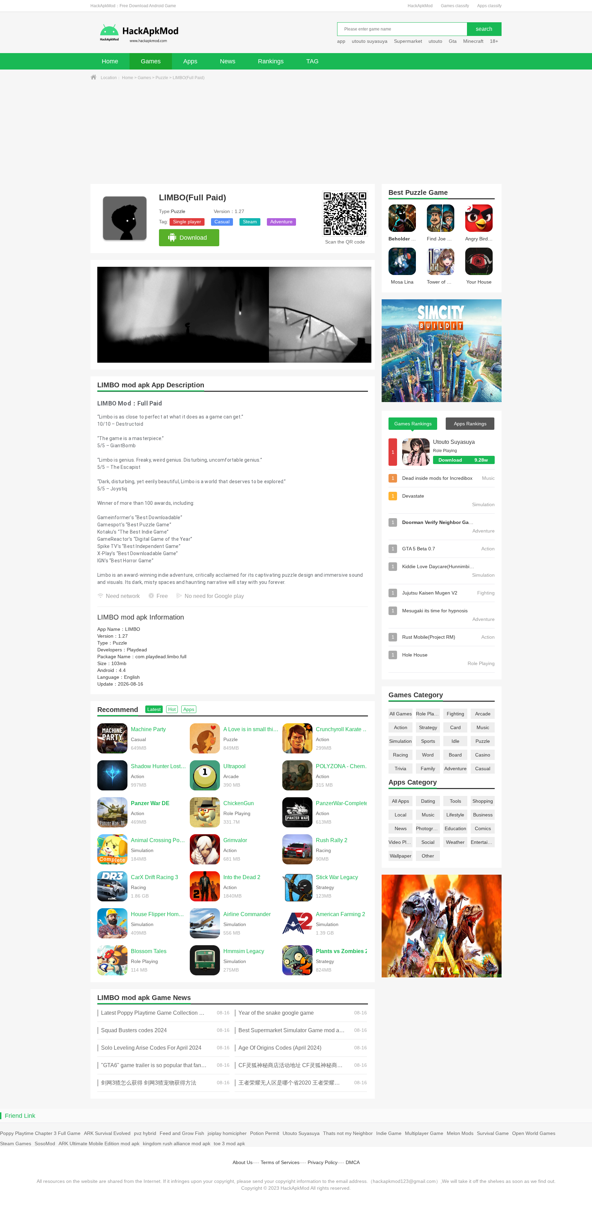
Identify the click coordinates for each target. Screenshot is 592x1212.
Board (455, 755)
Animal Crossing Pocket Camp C (158, 840)
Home (110, 61)
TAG (312, 61)
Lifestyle (455, 814)
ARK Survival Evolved (107, 1133)
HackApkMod (420, 5)
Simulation (400, 741)
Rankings (271, 61)
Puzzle (162, 77)
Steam (250, 221)
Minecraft (473, 41)
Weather (455, 842)
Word (428, 755)
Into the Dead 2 (241, 877)
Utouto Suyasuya (454, 442)
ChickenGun (238, 803)
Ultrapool (234, 766)
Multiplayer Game (424, 1133)
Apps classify (489, 5)
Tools (455, 801)
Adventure (281, 221)
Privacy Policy (322, 1162)
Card (455, 727)
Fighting (455, 713)
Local (400, 814)
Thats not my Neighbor (348, 1133)
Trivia (400, 768)
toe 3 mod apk (229, 1143)
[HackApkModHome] (188, 33)
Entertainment (483, 842)
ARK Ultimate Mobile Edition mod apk (99, 1143)
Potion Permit (264, 1133)
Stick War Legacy (337, 877)
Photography (428, 828)
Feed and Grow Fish (182, 1133)
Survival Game (493, 1133)
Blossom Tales (148, 951)
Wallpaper (400, 856)
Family (428, 768)
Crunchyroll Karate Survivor (343, 729)
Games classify (455, 5)
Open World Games (533, 1133)
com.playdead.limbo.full (160, 656)
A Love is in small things (251, 729)
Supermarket (408, 41)
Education (455, 828)
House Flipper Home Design (158, 914)
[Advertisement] (296, 132)
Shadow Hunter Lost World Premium (158, 766)
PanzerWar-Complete (342, 803)
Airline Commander (247, 914)
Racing (400, 755)
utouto (435, 41)
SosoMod (45, 1143)
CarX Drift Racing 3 (154, 877)
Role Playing (428, 713)
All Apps (400, 801)
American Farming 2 (340, 914)
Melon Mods (460, 1133)
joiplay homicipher (227, 1133)
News (227, 61)
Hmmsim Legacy (243, 951)
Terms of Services (280, 1162)
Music (483, 727)
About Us (242, 1162)
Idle (455, 741)
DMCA (353, 1162)
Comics (483, 828)
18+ (494, 41)
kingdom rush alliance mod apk (176, 1143)
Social (427, 842)
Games (151, 61)
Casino (482, 755)
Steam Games (15, 1143)
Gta (453, 41)
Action (400, 727)
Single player (187, 221)
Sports (428, 741)
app (341, 41)
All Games (401, 713)
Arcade (483, 713)
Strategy (428, 727)
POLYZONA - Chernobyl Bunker (343, 766)
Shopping (482, 801)
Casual (222, 221)
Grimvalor (235, 840)
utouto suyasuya (369, 41)
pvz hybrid (145, 1133)
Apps (190, 61)
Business (483, 814)
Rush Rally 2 (331, 840)
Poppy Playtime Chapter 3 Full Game (40, 1133)
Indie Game (389, 1133)
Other (428, 856)
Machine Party (148, 729)
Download (193, 237)
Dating (428, 801)
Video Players (400, 842)
